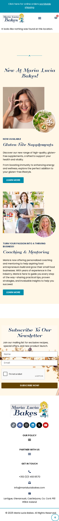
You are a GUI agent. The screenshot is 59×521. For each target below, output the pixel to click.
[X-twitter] (39, 425)
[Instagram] (26, 425)
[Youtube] (46, 425)
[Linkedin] (33, 425)
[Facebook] (20, 425)
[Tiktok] (13, 425)
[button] (39, 18)
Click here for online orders (29, 5)
